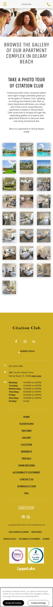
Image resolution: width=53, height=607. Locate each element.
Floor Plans (27, 423)
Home (26, 416)
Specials (26, 458)
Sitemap (46, 539)
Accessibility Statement (26, 472)
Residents (26, 451)
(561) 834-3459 (49, 4)
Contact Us (26, 479)
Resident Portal (27, 351)
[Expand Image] (26, 149)
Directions (36, 376)
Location (26, 444)
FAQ (26, 493)
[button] (18, 343)
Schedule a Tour (26, 486)
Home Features (26, 465)
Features (27, 430)
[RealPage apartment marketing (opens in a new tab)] (26, 569)
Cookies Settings (38, 603)
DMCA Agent (36, 532)
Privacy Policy (9, 539)
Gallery (26, 437)
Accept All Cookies (13, 603)
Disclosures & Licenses (19, 532)
